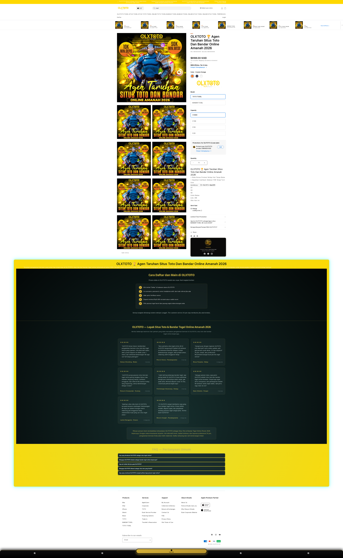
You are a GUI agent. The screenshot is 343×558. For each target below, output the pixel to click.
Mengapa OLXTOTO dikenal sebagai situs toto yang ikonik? (135, 468)
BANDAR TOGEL (171, 14)
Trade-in (144, 519)
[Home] (123, 8)
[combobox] (171, 8)
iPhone (124, 509)
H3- (220, 544)
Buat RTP (212, 185)
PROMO (35, 555)
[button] (120, 14)
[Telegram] (208, 253)
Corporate (145, 506)
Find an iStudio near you (189, 506)
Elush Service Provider (149, 512)
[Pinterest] (198, 236)
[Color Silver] (201, 76)
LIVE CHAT (308, 555)
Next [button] (225, 2)
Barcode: (204, 51)
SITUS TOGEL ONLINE (200, 14)
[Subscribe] (150, 540)
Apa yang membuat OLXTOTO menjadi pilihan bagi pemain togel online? (139, 473)
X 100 (194, 121)
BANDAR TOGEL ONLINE (185, 14)
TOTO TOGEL (161, 14)
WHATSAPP (241, 555)
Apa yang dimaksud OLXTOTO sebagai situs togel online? (135, 455)
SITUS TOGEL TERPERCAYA (217, 14)
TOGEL (126, 14)
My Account (165, 502)
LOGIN (102, 555)
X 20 (193, 133)
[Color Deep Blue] (197, 76)
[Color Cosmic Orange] (192, 76)
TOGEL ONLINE (152, 14)
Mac (123, 502)
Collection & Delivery (168, 506)
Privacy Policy (166, 519)
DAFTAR (171, 552)
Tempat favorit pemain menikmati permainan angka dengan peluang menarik (164, 2)
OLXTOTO (120, 14)
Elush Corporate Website (189, 512)
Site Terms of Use (167, 522)
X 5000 (194, 115)
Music (124, 515)
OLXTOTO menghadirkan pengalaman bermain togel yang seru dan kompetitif (195, 2)
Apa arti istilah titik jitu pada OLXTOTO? (130, 464)
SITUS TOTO (142, 14)
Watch (124, 512)
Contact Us (165, 512)
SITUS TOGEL (133, 14)
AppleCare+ (145, 502)
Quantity (193, 158)
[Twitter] (194, 236)
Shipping (201, 60)
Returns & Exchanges (168, 509)
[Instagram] (212, 253)
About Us (184, 502)
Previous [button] (118, 2)
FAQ (163, 515)
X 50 (194, 127)
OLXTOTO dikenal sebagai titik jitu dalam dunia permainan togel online (132, 2)
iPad (123, 506)
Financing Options (148, 515)
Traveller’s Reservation (149, 522)
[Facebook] (192, 236)
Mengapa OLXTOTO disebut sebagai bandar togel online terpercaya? (138, 460)
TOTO (124, 519)
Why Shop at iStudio (187, 509)
